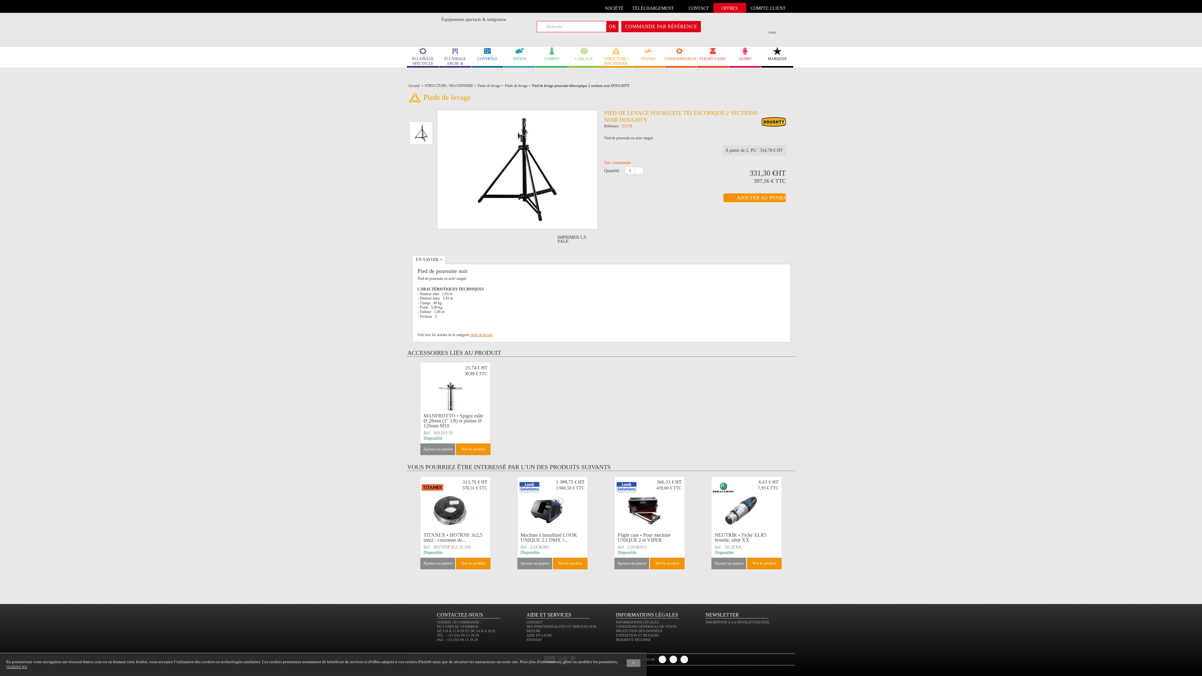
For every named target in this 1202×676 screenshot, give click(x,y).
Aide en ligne (539, 635)
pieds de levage (481, 335)
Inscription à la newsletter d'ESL (738, 622)
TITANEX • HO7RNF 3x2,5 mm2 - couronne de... (453, 537)
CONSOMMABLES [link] (680, 59)
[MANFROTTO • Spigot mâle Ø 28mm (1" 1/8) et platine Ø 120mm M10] (455, 389)
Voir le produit (473, 449)
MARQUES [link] (777, 59)
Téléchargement (653, 8)
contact (699, 8)
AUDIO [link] (745, 59)
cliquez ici (16, 667)
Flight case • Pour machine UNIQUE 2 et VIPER (644, 537)
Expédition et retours (637, 635)
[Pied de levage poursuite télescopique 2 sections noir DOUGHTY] (774, 122)
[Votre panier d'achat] (776, 25)
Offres (730, 8)
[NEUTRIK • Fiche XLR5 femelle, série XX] (746, 503)
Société (614, 8)
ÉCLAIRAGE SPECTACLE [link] (423, 61)
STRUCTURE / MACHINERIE (616, 61)
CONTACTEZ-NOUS (460, 614)
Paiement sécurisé (633, 640)
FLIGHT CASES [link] (713, 59)
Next (796, 523)
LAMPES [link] (551, 59)
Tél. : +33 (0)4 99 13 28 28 (458, 635)
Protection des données (639, 631)
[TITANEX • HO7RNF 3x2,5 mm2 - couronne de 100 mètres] (455, 503)
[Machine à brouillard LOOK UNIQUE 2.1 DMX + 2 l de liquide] (552, 503)
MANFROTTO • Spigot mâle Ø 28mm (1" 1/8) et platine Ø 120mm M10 (453, 420)
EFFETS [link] (519, 59)
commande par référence (661, 26)
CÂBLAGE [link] (584, 59)
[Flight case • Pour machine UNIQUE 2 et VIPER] (649, 503)
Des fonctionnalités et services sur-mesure (562, 629)
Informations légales (637, 622)
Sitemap (534, 640)
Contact (534, 622)
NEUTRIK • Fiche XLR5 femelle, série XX (741, 537)
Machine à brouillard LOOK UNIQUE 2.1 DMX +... (549, 537)
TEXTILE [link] (648, 59)
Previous (415, 523)
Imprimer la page (571, 239)
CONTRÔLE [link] (487, 59)
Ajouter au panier (438, 449)
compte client (768, 8)
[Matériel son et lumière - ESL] (424, 20)
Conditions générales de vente (646, 626)
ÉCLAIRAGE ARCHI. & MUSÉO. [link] (455, 62)
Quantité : (613, 170)
